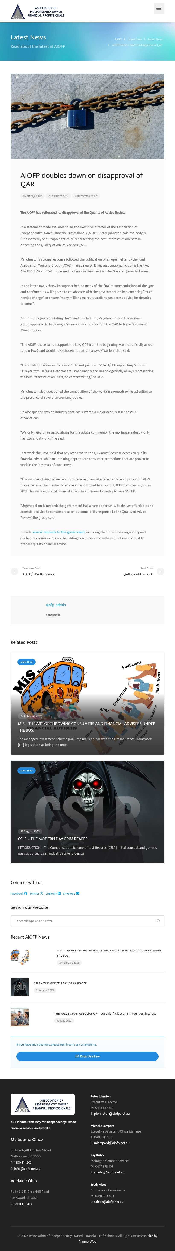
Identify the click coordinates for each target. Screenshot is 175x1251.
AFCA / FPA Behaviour (38, 571)
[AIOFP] (37, 11)
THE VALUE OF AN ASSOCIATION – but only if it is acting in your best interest (105, 1013)
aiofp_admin (34, 195)
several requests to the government (58, 532)
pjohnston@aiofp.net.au (112, 1114)
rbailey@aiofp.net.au (109, 1172)
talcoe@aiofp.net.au (109, 1202)
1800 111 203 (23, 1163)
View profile (53, 614)
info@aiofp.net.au (27, 1169)
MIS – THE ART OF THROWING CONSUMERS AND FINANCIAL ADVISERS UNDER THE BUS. (109, 953)
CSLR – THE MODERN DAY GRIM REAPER (60, 983)
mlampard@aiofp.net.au (112, 1143)
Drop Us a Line (90, 1056)
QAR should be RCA (138, 571)
